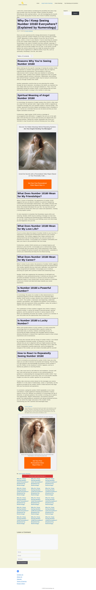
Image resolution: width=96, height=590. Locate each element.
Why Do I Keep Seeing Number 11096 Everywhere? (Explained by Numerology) (37, 511)
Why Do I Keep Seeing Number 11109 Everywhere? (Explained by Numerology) (51, 482)
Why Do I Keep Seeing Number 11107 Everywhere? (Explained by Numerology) (23, 501)
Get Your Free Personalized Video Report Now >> (37, 184)
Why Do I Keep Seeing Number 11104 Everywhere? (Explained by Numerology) (23, 511)
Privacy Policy (21, 583)
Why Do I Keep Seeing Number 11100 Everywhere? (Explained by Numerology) (23, 520)
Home (38, 3)
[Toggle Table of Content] (31, 56)
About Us (19, 577)
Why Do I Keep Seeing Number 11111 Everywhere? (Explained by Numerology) (37, 482)
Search (66, 10)
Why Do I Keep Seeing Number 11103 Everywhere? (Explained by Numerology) (51, 501)
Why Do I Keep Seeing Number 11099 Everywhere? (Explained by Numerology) (51, 520)
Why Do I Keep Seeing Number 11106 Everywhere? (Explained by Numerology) (37, 491)
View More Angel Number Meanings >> (37, 476)
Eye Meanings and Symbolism (71, 3)
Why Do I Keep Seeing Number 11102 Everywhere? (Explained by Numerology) (37, 501)
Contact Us (20, 574)
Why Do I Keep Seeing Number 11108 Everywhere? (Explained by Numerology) (51, 491)
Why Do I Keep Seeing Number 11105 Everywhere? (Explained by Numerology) (23, 491)
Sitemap (19, 579)
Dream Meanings (58, 3)
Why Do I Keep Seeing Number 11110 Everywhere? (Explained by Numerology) (22, 482)
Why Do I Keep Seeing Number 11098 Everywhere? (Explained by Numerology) (37, 520)
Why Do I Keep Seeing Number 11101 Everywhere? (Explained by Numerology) (51, 511)
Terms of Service (22, 581)
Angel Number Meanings (47, 3)
